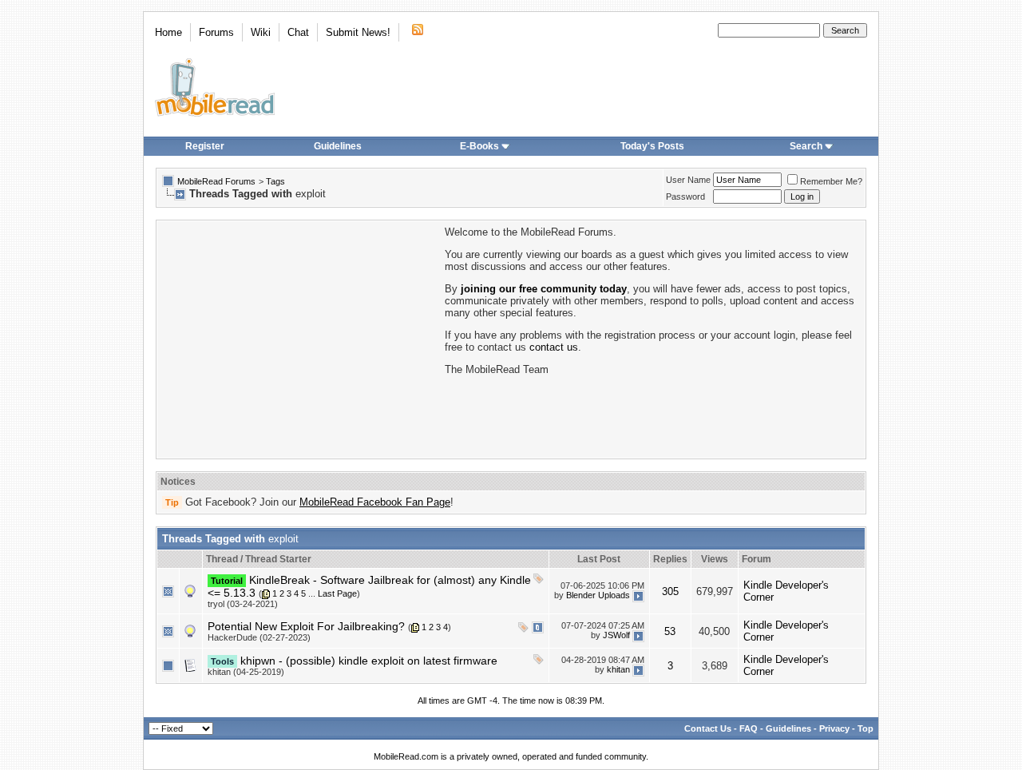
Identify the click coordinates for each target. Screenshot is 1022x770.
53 (669, 631)
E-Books (479, 146)
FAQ (748, 728)
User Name (688, 180)
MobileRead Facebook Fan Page (374, 502)
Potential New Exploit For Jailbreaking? (306, 626)
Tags (275, 181)
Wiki (261, 32)
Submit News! (358, 32)
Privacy (834, 728)
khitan (618, 669)
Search (806, 146)
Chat (298, 32)
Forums (216, 32)
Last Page (337, 593)
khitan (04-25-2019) (246, 672)
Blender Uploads (598, 595)
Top (865, 728)
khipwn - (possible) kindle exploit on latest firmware (368, 660)
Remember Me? (831, 181)
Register (204, 146)
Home (168, 32)
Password (685, 196)
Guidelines (338, 146)
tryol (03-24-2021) (243, 604)
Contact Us (707, 728)
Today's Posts (652, 146)
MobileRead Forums (216, 181)
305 (670, 591)
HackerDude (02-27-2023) (259, 637)
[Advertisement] (299, 338)
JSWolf (616, 635)
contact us (553, 347)
